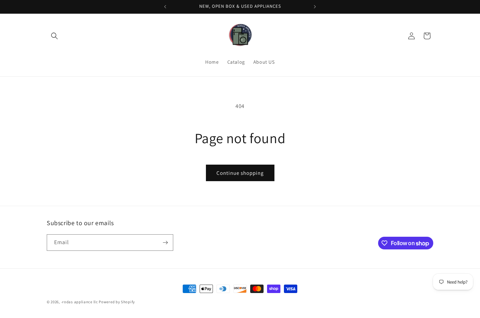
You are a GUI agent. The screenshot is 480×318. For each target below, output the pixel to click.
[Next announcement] (315, 6)
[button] (54, 36)
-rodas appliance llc (79, 301)
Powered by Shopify (117, 301)
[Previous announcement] (165, 6)
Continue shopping (240, 173)
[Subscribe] (165, 242)
